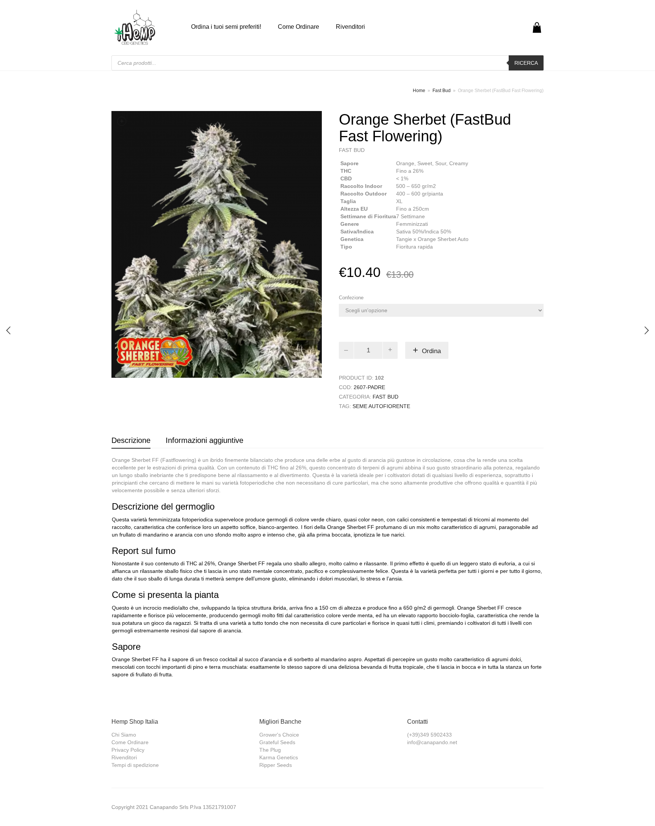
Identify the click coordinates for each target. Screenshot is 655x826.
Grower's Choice (279, 735)
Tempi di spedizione (135, 765)
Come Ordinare (298, 26)
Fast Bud (441, 90)
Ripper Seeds (275, 765)
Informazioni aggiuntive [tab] (204, 440)
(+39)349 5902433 (429, 735)
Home (419, 90)
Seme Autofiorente (381, 406)
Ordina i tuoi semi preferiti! (226, 26)
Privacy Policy (127, 750)
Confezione (351, 297)
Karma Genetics (278, 757)
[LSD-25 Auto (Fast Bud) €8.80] (646, 330)
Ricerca (526, 63)
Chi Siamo (123, 735)
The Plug (270, 750)
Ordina (431, 351)
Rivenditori (350, 26)
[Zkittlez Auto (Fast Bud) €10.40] (8, 330)
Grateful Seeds (277, 742)
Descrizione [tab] (130, 440)
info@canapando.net (432, 742)
